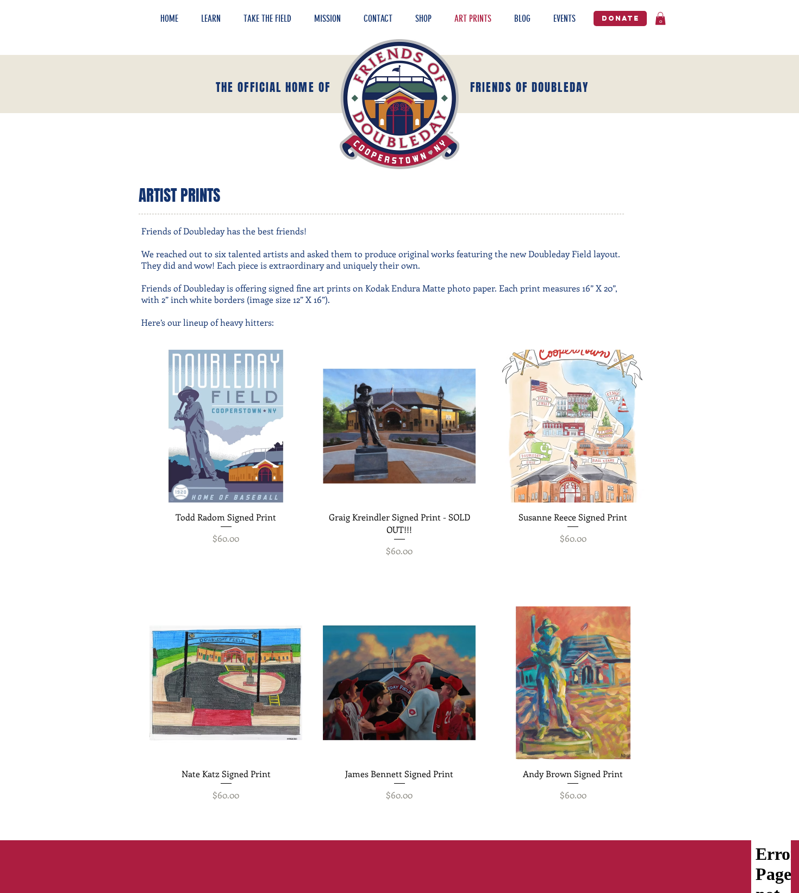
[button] (217, 19)
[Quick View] (225, 426)
